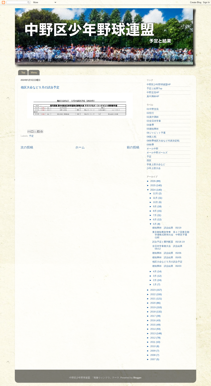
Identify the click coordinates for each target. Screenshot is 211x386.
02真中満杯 (153, 117)
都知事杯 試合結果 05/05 (166, 257)
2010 (153, 346)
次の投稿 (27, 147)
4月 (155, 271)
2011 (153, 342)
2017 (153, 316)
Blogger (137, 377)
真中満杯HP (153, 96)
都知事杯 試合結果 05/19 (166, 228)
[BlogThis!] (32, 131)
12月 (156, 193)
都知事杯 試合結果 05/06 (166, 253)
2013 (153, 333)
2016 (153, 320)
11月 (155, 198)
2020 (153, 303)
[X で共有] (35, 131)
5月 (155, 224)
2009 (153, 351)
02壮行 (150, 113)
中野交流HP (153, 92)
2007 (153, 359)
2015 (153, 325)
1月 (155, 284)
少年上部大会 (154, 168)
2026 (153, 181)
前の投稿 (133, 147)
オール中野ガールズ (157, 152)
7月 (155, 215)
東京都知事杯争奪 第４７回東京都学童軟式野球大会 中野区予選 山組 (170, 235)
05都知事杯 (153, 129)
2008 (153, 355)
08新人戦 (151, 137)
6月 (155, 219)
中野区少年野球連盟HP (159, 84)
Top (23, 72)
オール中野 (152, 148)
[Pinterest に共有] (41, 131)
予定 (31, 136)
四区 (149, 160)
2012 (153, 338)
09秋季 (150, 144)
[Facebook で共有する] (38, 131)
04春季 (150, 125)
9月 (155, 206)
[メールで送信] (29, 131)
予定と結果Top (154, 88)
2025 (153, 185)
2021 (153, 298)
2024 (153, 190)
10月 (156, 202)
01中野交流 (153, 109)
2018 (153, 311)
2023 (153, 290)
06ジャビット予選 (156, 133)
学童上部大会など (156, 164)
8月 (155, 211)
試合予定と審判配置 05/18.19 (168, 242)
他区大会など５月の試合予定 (167, 262)
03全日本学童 (154, 121)
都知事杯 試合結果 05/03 (166, 266)
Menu (34, 72)
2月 (155, 280)
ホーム (80, 147)
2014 (153, 329)
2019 (153, 307)
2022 (153, 294)
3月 (155, 276)
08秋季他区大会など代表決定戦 (163, 140)
